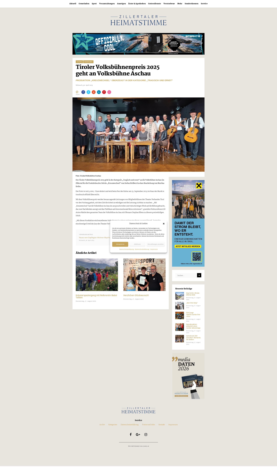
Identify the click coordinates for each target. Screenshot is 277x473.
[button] (164, 224)
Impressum (154, 249)
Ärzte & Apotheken (137, 3)
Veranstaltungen (107, 3)
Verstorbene (169, 3)
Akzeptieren (120, 244)
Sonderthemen (191, 3)
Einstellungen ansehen (156, 244)
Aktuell (72, 3)
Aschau (79, 62)
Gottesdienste (154, 3)
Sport (94, 3)
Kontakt (162, 424)
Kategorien (112, 424)
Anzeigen (121, 3)
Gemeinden (84, 3)
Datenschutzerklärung (126, 249)
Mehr (179, 3)
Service (204, 3)
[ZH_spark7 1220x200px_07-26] (138, 43)
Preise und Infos (148, 424)
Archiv (102, 424)
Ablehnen (137, 244)
